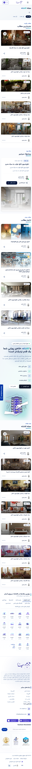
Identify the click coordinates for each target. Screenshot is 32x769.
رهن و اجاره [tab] (18, 600)
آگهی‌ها (28, 694)
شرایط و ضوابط (11, 694)
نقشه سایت (16, 759)
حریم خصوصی (8, 759)
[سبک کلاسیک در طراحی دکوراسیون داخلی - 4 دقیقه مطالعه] (16, 577)
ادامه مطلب (13, 183)
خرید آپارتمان (26, 386)
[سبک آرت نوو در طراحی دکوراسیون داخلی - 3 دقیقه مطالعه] (16, 68)
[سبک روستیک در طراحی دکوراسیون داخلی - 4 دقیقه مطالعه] (16, 111)
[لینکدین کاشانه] (9, 765)
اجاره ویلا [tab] (11, 600)
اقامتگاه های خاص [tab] (17, 603)
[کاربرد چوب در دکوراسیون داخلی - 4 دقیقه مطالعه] (16, 443)
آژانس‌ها (12, 691)
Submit (4, 729)
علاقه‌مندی (12, 699)
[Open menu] (27, 2)
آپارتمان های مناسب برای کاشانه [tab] (22, 607)
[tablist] (16, 603)
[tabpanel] (16, 629)
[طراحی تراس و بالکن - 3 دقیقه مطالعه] (16, 90)
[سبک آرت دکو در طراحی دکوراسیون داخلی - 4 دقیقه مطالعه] (16, 323)
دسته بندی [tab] (8, 603)
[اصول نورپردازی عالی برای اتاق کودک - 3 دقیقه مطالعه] (16, 237)
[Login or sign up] (6, 2)
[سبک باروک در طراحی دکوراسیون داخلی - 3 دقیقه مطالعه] (16, 132)
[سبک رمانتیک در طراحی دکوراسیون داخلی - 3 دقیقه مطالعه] (16, 555)
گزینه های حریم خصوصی (14, 761)
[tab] (28, 16)
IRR (22, 765)
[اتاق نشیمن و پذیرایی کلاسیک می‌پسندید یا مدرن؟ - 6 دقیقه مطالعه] (16, 468)
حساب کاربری (11, 696)
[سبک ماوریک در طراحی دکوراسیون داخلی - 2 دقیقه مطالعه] (16, 511)
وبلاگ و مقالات (26, 702)
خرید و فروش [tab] (27, 600)
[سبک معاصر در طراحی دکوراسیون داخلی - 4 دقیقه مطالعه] (16, 295)
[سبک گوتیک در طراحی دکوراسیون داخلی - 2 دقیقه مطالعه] (16, 490)
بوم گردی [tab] (4, 600)
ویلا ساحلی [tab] (27, 603)
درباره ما (28, 696)
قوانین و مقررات (10, 702)
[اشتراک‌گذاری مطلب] (4, 53)
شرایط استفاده (23, 759)
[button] (6, 2)
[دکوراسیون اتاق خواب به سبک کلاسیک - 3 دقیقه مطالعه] (16, 43)
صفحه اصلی (27, 691)
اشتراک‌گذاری (22, 183)
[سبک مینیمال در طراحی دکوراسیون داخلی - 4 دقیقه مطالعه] (16, 533)
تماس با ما (13, 386)
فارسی (14, 765)
